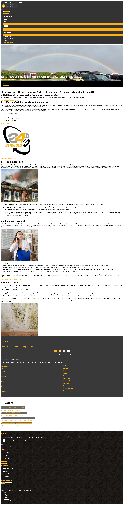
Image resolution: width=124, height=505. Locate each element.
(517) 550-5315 (7, 16)
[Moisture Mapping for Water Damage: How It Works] (14, 412)
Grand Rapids (4, 366)
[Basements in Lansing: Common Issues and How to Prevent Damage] (18, 417)
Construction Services (7, 455)
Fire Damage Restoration (9, 28)
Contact (6, 40)
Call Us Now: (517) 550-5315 (8, 79)
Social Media (6, 495)
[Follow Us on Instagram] (13, 440)
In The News (24, 24)
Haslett (65, 373)
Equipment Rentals (7, 30)
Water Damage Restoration (21, 28)
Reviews (30, 24)
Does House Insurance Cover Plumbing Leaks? (12, 410)
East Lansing (66, 378)
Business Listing (30, 490)
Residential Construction (9, 34)
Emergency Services (7, 453)
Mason (2, 381)
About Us (5, 83)
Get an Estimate (4, 461)
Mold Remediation (33, 28)
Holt (2, 384)
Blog (33, 24)
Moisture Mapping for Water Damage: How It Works (13, 415)
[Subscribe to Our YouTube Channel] (17, 440)
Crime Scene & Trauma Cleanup (63, 28)
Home (5, 19)
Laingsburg (4, 376)
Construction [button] (7, 32)
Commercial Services (17, 30)
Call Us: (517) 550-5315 (15, 100)
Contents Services (27, 30)
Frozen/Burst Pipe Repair (91, 28)
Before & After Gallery (16, 24)
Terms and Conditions (8, 500)
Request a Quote (21, 79)
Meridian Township (68, 388)
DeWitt (65, 385)
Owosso (3, 386)
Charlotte (65, 368)
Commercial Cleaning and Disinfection (47, 28)
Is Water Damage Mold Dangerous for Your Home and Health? (15, 425)
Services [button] (6, 26)
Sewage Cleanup (101, 28)
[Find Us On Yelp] (21, 440)
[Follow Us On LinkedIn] (9, 440)
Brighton (65, 365)
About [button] (5, 21)
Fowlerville (3, 391)
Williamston (66, 370)
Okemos (3, 379)
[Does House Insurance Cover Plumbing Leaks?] (13, 407)
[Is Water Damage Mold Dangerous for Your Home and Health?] (16, 423)
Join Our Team (6, 13)
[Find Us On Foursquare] (25, 440)
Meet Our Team (7, 24)
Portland (3, 368)
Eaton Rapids (66, 380)
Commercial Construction (21, 34)
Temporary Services (110, 28)
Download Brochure (5, 476)
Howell (2, 374)
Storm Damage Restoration (78, 28)
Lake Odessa (66, 383)
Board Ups (117, 28)
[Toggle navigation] (1, 9)
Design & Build (30, 34)
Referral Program (6, 458)
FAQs (33, 30)
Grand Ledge (66, 375)
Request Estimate (6, 11)
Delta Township (67, 390)
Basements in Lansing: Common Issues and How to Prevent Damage (17, 420)
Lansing (3, 371)
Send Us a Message (5, 100)
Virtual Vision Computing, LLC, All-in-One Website (16, 490)
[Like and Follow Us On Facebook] (2, 440)
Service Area (6, 85)
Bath (2, 389)
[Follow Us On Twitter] (5, 440)
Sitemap (5, 497)
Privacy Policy (6, 499)
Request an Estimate (9, 38)
